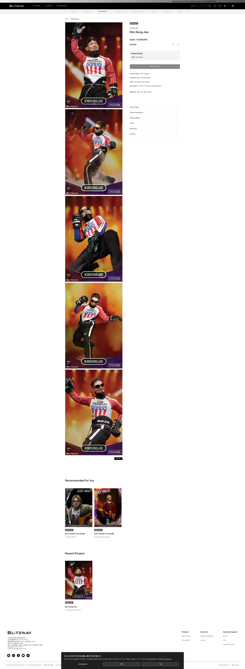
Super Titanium (87, 11)
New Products (186, 636)
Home (66, 19)
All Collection (186, 640)
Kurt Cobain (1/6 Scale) (104, 534)
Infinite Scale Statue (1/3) (139, 11)
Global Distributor (228, 644)
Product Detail (134, 107)
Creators (132, 134)
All (64, 11)
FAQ (224, 640)
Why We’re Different (206, 636)
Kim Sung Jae (75, 19)
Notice (132, 123)
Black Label (74, 11)
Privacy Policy (235, 665)
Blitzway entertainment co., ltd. (19, 665)
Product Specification (136, 112)
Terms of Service (223, 665)
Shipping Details (135, 118)
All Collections (62, 6)
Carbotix (154, 11)
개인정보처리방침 (48, 665)
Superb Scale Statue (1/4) (120, 11)
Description (133, 128)
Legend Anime (167, 11)
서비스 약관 (58, 665)
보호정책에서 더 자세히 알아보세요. (160, 659)
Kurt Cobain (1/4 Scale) (75, 534)
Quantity (133, 44)
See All (118, 458)
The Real (179, 11)
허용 (121, 664)
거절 (160, 664)
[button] (62, 6)
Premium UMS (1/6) (102, 11)
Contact (202, 640)
